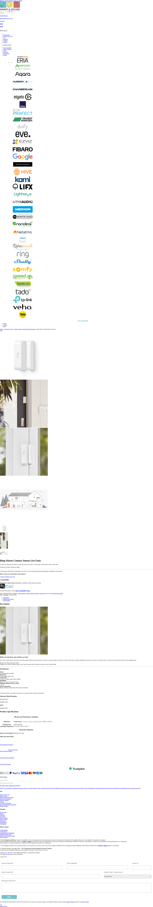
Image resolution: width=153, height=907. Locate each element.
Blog (4, 326)
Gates (4, 50)
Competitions (3, 822)
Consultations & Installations (7, 833)
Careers (2, 801)
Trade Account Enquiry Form (7, 836)
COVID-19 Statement (5, 803)
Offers (4, 323)
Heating (5, 42)
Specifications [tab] (6, 600)
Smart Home (6, 35)
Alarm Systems (18, 329)
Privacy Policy (3, 796)
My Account (3, 812)
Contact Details (4, 830)
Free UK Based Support (6, 751)
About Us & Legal (4, 794)
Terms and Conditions (5, 799)
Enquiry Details (70, 902)
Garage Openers (7, 49)
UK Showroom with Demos (7, 757)
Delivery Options (4, 800)
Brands (5, 55)
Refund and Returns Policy (7, 797)
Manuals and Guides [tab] (8, 599)
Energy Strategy (4, 806)
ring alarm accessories (57, 593)
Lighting (5, 40)
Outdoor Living (7, 45)
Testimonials (3, 824)
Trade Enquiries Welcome (6, 744)
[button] (4, 30)
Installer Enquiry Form (5, 834)
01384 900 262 (4, 780)
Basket (1, 813)
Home (1, 329)
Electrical (5, 52)
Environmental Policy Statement (8, 804)
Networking (6, 53)
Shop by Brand (4, 818)
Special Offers (3, 819)
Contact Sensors (22, 593)
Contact (5, 325)
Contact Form (3, 831)
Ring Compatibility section (23, 590)
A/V (4, 37)
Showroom (3, 821)
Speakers (5, 39)
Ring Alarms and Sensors (29, 329)
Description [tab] (6, 597)
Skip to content (18, 0)
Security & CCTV (7, 36)
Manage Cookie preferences (7, 0)
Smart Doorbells (7, 48)
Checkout (2, 815)
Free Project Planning (5, 764)
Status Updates (3, 837)
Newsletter (2, 816)
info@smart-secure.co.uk (6, 783)
